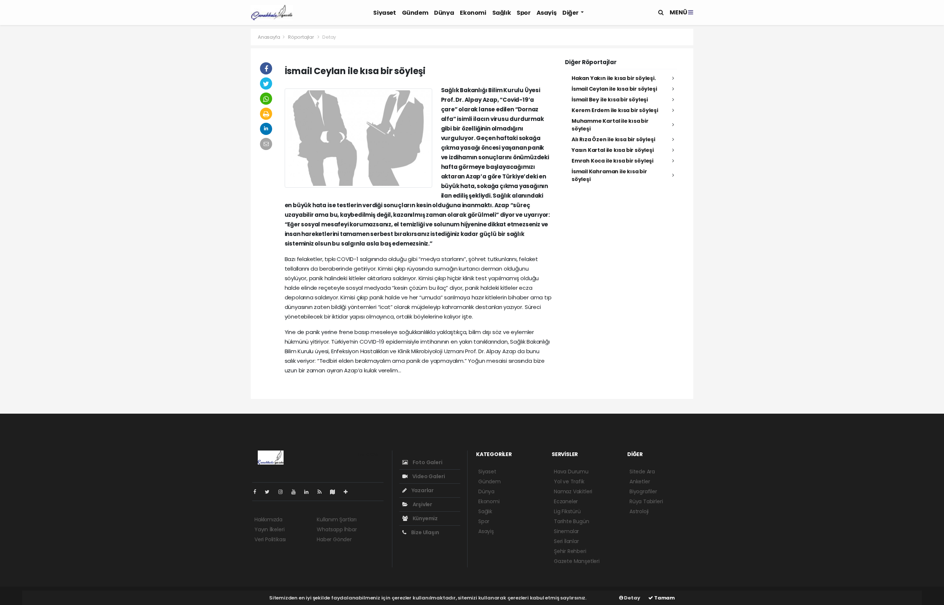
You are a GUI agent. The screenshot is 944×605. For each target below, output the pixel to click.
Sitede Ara (642, 471)
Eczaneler (566, 501)
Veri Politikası (270, 539)
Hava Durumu (571, 471)
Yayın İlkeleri (269, 529)
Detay (631, 597)
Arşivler (422, 504)
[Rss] (322, 492)
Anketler (639, 481)
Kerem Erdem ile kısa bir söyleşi (615, 110)
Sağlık (501, 12)
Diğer (570, 12)
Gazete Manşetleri (577, 561)
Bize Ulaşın (424, 532)
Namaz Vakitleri (573, 491)
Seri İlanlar (566, 541)
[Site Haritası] (335, 492)
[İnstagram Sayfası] (283, 492)
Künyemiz (425, 518)
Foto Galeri (427, 462)
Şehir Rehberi (570, 551)
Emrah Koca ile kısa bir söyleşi (612, 160)
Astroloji (639, 511)
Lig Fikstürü (567, 511)
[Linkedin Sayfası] (309, 492)
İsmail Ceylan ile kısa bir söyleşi (614, 89)
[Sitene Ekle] (349, 492)
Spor (523, 12)
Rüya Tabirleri (646, 501)
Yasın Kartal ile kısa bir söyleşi (613, 150)
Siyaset (384, 12)
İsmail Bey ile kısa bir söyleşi (610, 99)
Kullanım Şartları (337, 519)
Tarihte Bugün (571, 521)
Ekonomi (473, 12)
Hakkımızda (268, 519)
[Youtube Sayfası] (296, 492)
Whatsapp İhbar (337, 529)
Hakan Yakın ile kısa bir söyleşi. (614, 78)
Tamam (664, 597)
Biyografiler (643, 491)
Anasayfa (269, 37)
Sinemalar (566, 531)
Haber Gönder (334, 539)
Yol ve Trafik (569, 481)
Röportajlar (301, 37)
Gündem (415, 12)
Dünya (444, 12)
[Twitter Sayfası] (270, 492)
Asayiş (547, 12)
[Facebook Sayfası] (257, 492)
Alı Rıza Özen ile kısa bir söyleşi (613, 139)
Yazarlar (422, 490)
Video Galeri (428, 476)
